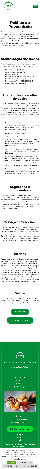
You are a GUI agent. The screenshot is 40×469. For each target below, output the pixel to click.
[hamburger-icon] (35, 6)
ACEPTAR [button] (12, 462)
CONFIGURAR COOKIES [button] (29, 466)
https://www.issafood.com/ (29, 39)
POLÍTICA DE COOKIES (11, 466)
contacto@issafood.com (18, 83)
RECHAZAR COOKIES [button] (25, 462)
